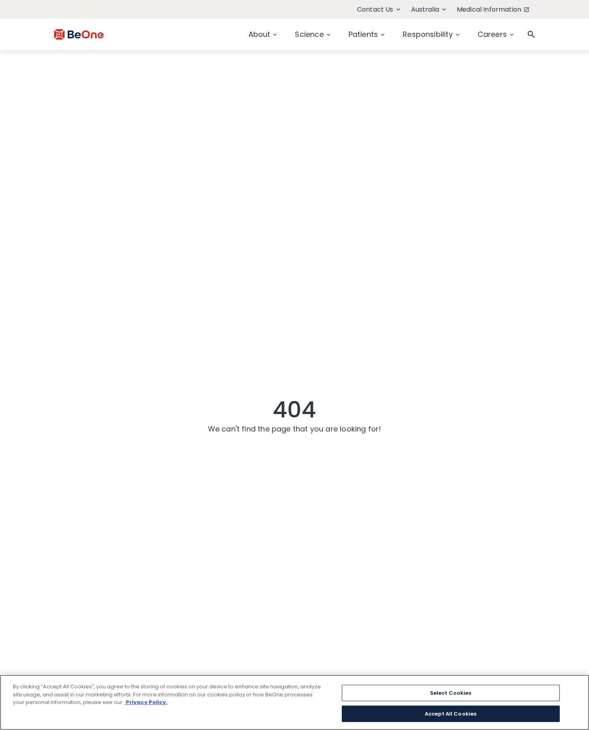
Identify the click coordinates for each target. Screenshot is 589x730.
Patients (363, 34)
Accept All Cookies (450, 713)
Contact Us (375, 9)
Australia (425, 9)
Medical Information (489, 9)
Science (309, 34)
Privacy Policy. (146, 702)
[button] (531, 34)
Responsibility (428, 34)
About (259, 34)
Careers (492, 34)
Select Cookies (451, 693)
